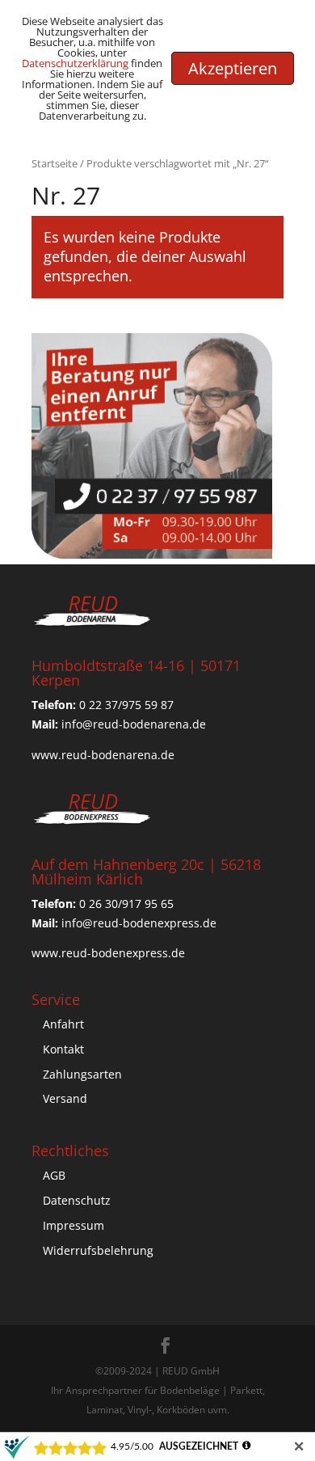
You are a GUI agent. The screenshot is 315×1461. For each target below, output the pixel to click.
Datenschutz (77, 1200)
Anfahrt (63, 1024)
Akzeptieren (232, 68)
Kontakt (63, 1049)
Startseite (55, 163)
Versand (65, 1098)
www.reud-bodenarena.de (103, 754)
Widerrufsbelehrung (98, 1250)
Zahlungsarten (82, 1074)
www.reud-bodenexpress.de (108, 953)
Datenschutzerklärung (75, 63)
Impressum (73, 1225)
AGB (54, 1175)
